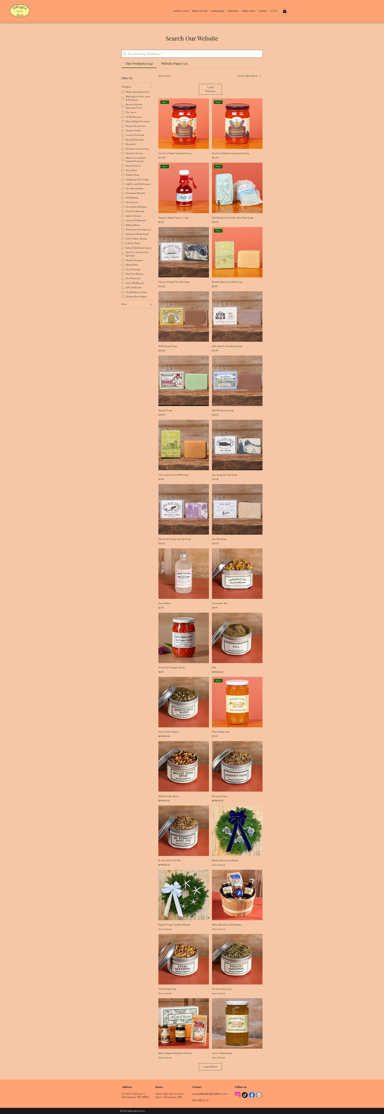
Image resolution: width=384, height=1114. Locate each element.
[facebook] (252, 1095)
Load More (210, 1066)
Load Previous (210, 89)
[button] (181, 11)
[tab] (139, 63)
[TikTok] (245, 1095)
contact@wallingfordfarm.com (209, 1093)
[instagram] (237, 1095)
